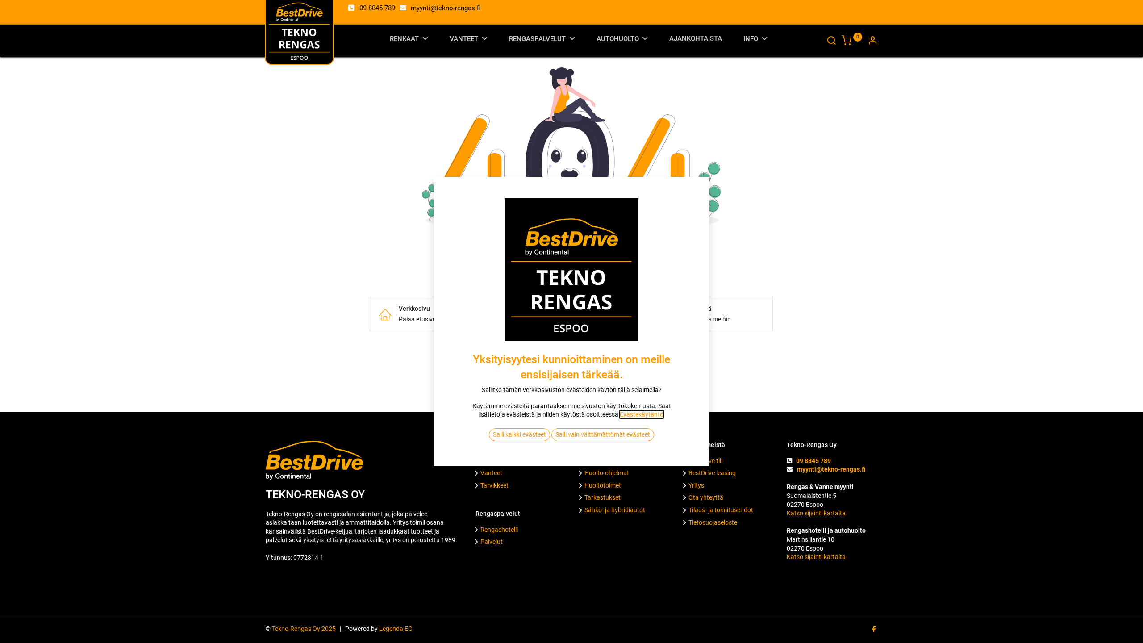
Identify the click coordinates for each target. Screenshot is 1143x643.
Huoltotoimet (602, 485)
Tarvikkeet (494, 485)
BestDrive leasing (712, 472)
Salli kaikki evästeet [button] (519, 434)
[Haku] (831, 42)
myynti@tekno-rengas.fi (445, 8)
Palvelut (491, 541)
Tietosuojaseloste (712, 522)
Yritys (696, 485)
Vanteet (491, 472)
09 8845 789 (377, 8)
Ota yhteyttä (705, 497)
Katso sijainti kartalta (816, 513)
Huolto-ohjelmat (606, 472)
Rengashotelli (499, 529)
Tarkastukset (602, 497)
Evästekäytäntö (641, 414)
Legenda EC (395, 628)
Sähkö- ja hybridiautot (614, 510)
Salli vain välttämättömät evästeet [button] (602, 434)
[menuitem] (696, 40)
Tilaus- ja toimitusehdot (720, 510)
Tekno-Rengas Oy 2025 (305, 628)
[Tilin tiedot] (872, 42)
